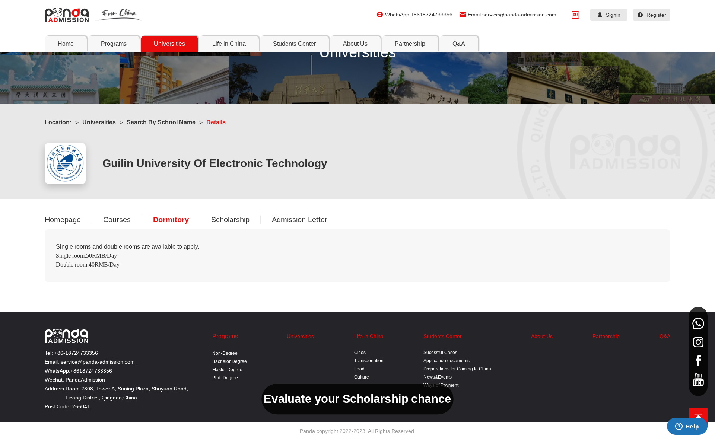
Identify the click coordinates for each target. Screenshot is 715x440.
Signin (613, 15)
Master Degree (227, 369)
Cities (360, 352)
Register (656, 15)
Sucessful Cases (440, 352)
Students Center (442, 336)
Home (66, 44)
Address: (55, 389)
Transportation (369, 360)
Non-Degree (225, 353)
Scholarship (230, 220)
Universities (99, 122)
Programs (225, 336)
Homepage (63, 220)
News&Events (437, 377)
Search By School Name (161, 122)
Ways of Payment (440, 385)
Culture (361, 377)
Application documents (446, 360)
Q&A (665, 336)
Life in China (369, 336)
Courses (117, 220)
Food (359, 369)
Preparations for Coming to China (457, 369)
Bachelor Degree (229, 361)
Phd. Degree (225, 377)
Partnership (606, 336)
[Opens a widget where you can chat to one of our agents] (687, 427)
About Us (542, 336)
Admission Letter (299, 220)
